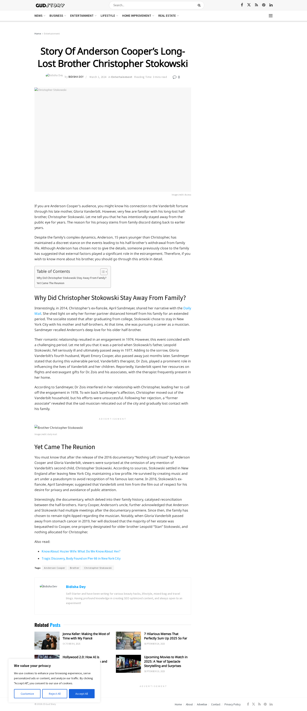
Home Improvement (136, 16)
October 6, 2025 (71, 643)
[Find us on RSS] (256, 5)
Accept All (81, 694)
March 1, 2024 (98, 77)
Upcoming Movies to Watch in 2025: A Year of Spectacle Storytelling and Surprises (166, 661)
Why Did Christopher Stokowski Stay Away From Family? (72, 278)
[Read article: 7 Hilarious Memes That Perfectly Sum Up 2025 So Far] (128, 641)
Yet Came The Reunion (50, 283)
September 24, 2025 (154, 643)
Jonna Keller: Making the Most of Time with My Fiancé (86, 636)
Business (56, 16)
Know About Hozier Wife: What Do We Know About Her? (81, 551)
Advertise (202, 704)
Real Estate (167, 16)
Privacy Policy (233, 704)
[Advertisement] (236, 62)
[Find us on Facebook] (242, 5)
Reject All (55, 694)
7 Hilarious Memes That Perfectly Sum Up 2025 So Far (165, 636)
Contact (215, 704)
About (189, 704)
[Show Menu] (271, 15)
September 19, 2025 (154, 671)
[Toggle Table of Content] (102, 271)
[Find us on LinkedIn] (271, 5)
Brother (74, 567)
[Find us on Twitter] (249, 5)
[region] (54, 681)
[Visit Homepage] (50, 5)
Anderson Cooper (54, 567)
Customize (27, 694)
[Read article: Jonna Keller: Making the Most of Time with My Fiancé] (47, 641)
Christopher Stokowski (98, 567)
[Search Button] (200, 5)
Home (37, 33)
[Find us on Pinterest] (263, 5)
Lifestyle (108, 16)
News (38, 16)
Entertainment (82, 16)
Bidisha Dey (76, 77)
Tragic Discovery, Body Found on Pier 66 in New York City (81, 558)
